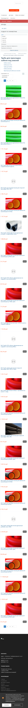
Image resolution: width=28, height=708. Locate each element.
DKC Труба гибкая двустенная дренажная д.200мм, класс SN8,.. (12, 526)
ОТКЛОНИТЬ (17, 705)
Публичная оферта (5, 689)
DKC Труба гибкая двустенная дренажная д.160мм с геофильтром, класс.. (12, 233)
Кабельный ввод (8, 68)
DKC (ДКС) (4, 28)
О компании (4, 15)
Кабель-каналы (7, 63)
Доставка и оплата (5, 682)
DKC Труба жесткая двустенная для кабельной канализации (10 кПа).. (13, 211)
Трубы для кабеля (8, 66)
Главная (3, 679)
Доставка (11, 15)
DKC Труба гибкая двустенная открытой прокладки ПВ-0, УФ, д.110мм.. (11, 368)
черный (4, 42)
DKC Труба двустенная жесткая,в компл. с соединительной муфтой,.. (12, 166)
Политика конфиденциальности (8, 690)
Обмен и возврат (5, 685)
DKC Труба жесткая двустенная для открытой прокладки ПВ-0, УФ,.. (12, 188)
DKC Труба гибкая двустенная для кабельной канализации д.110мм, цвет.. (13, 301)
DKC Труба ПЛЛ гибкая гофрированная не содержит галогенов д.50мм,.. (12, 278)
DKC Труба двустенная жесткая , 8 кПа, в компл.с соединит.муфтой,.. (13, 323)
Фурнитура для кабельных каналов (12, 70)
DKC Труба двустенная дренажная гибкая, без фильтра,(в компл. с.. (13, 98)
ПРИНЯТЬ (6, 705)
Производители (4, 18)
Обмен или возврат (19, 15)
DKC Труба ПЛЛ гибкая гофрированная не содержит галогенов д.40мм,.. (12, 346)
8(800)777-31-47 (4, 660)
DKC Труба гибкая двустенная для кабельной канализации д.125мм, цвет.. (13, 548)
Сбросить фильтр (14, 50)
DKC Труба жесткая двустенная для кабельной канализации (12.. (13, 121)
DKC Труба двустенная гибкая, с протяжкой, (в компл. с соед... (13, 391)
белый (3, 36)
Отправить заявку (14, 10)
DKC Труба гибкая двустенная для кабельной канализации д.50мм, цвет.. (13, 256)
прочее (4, 40)
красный (4, 38)
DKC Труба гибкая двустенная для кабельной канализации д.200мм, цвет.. (13, 458)
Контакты (13, 18)
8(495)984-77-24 (4, 662)
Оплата (2, 684)
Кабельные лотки (8, 64)
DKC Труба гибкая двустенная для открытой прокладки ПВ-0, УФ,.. (12, 436)
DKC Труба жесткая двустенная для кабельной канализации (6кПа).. (13, 413)
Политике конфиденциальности (15, 700)
